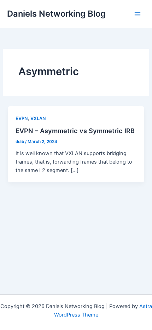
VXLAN (38, 118)
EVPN (22, 118)
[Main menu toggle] (137, 14)
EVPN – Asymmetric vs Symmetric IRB (75, 131)
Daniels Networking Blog (56, 13)
